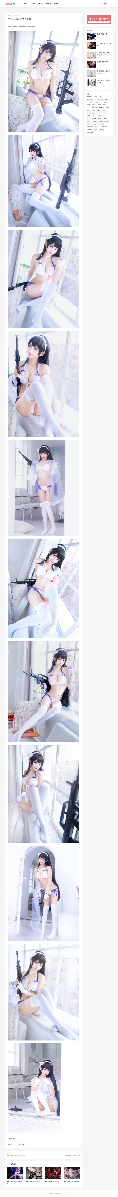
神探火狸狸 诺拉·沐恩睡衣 (71, 1182)
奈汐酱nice (101, 107)
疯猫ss (99, 118)
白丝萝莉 (105, 118)
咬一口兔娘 (94, 107)
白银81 (88, 121)
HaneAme (97, 99)
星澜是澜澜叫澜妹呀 (97, 113)
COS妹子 (24, 3)
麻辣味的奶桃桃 (90, 132)
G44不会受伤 (90, 99)
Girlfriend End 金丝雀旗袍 (72, 1155)
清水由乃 (89, 118)
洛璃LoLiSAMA (101, 115)
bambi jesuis (89, 96)
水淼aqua (94, 115)
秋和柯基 (101, 121)
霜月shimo (89, 129)
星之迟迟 (89, 113)
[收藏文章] (15, 1144)
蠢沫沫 (88, 124)
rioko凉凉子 (96, 102)
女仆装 (107, 107)
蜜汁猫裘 (107, 121)
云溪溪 (99, 104)
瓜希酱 (94, 118)
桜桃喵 (88, 115)
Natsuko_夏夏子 (104, 99)
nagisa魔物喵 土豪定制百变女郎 (16, 1155)
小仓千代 (89, 110)
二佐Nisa (94, 104)
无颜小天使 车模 (102, 34)
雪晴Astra (97, 126)
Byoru (95, 96)
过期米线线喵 (101, 124)
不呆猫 (88, 104)
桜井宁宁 (105, 113)
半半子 (88, 107)
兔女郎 (104, 104)
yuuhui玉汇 (103, 102)
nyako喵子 (89, 102)
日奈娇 (104, 110)
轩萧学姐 (94, 124)
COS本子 (32, 3)
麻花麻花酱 (102, 129)
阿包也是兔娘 (90, 126)
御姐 (94, 110)
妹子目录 (48, 3)
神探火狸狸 (12, 1139)
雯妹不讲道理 (104, 126)
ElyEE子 (100, 96)
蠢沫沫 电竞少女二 (103, 62)
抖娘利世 (99, 110)
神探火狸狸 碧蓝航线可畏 (33, 1182)
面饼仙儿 (96, 129)
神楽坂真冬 (95, 121)
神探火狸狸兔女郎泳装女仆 (52, 1182)
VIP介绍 (55, 3)
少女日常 (40, 3)
